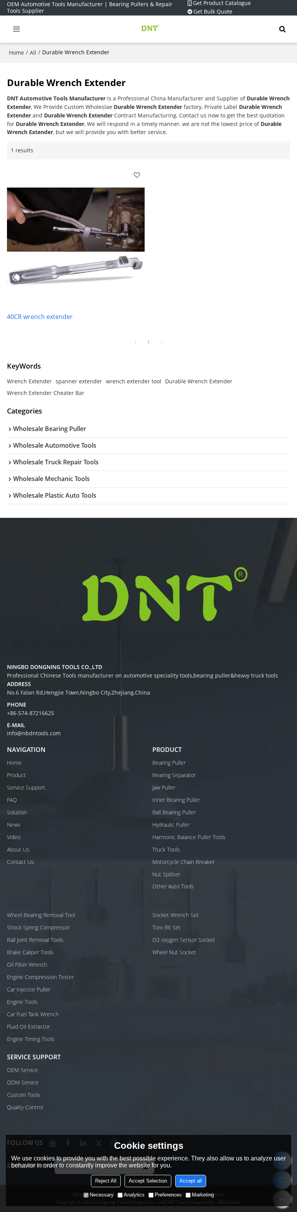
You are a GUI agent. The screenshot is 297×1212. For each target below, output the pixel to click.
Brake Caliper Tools (30, 952)
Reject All (105, 1181)
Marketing (203, 1195)
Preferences (168, 1195)
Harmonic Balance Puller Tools (188, 837)
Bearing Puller (169, 762)
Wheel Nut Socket (174, 952)
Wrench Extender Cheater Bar (45, 393)
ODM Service (23, 1082)
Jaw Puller (163, 787)
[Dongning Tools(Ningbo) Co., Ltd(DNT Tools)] (150, 29)
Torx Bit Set (166, 927)
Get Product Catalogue (222, 3)
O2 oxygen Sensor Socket (183, 939)
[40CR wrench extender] (76, 236)
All (33, 52)
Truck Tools (166, 849)
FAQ (12, 800)
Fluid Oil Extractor (28, 1026)
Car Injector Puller (28, 989)
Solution (17, 812)
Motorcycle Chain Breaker (183, 862)
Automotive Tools (29, 904)
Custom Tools (23, 1094)
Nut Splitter (166, 874)
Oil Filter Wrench (27, 964)
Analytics (134, 1195)
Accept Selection (148, 1181)
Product (16, 775)
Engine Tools (22, 1001)
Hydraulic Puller (170, 824)
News (13, 824)
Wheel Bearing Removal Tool (41, 915)
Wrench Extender (29, 381)
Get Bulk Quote (212, 12)
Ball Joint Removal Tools (35, 939)
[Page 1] (135, 342)
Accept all (190, 1181)
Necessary (102, 1195)
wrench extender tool (133, 381)
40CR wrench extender (40, 317)
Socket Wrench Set (175, 915)
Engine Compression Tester (40, 977)
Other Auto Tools (173, 886)
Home (16, 52)
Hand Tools (166, 904)
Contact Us (20, 862)
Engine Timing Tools (31, 1039)
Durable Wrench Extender (198, 381)
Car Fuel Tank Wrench (33, 1014)
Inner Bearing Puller (176, 800)
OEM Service (22, 1070)
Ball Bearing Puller (174, 812)
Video (13, 837)
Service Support (26, 787)
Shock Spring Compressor (38, 927)
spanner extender (79, 381)
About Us (18, 849)
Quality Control (25, 1107)
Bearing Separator (174, 775)
